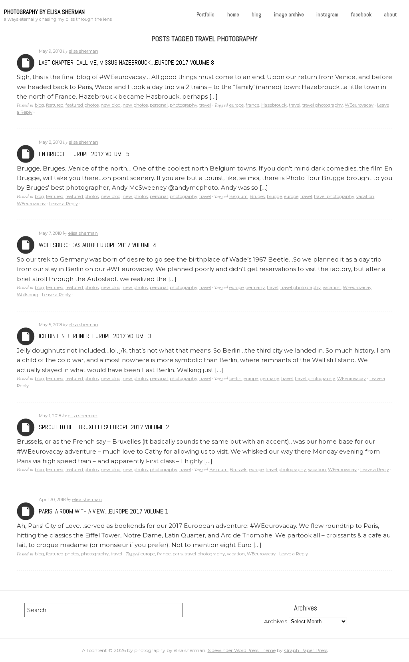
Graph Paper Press (306, 650)
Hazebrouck (274, 105)
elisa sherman (83, 51)
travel (205, 105)
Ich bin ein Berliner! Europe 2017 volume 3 (95, 336)
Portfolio (205, 14)
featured (55, 105)
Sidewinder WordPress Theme (242, 650)
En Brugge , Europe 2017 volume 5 (84, 154)
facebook (361, 14)
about (390, 14)
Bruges (257, 196)
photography (183, 105)
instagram (327, 14)
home (233, 14)
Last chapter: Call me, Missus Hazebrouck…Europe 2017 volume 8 (126, 62)
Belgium (238, 196)
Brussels (238, 469)
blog (256, 14)
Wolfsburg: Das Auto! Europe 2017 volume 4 (97, 245)
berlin (235, 378)
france (252, 105)
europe (236, 105)
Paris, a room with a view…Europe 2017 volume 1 (103, 511)
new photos (135, 105)
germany (255, 287)
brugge (274, 196)
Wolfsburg (27, 294)
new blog (111, 105)
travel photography (322, 105)
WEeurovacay (359, 105)
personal (159, 105)
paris (178, 554)
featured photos (82, 105)
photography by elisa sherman (44, 12)
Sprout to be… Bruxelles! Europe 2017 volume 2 (104, 427)
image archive (289, 14)
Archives (26, 63)
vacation (365, 196)
